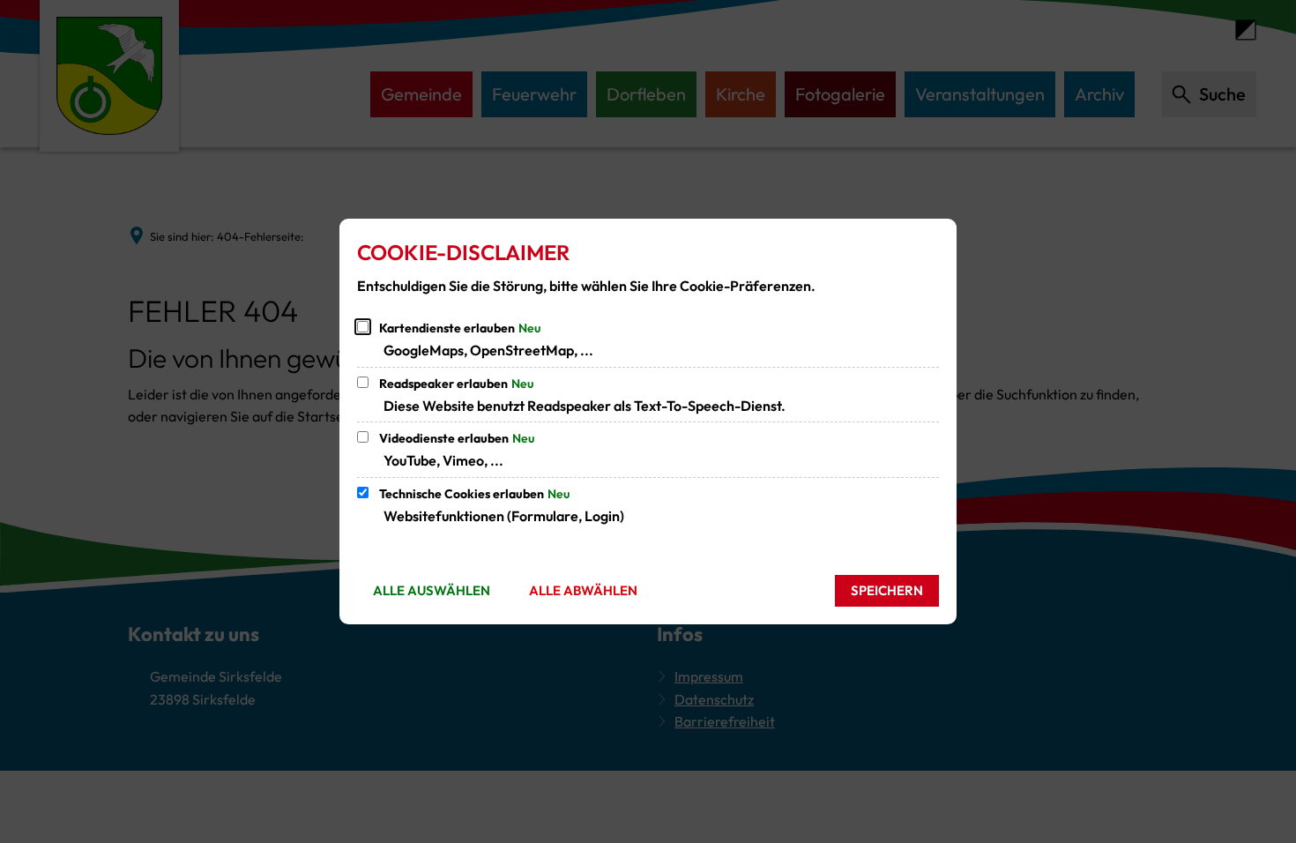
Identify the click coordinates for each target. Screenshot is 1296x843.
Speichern (887, 590)
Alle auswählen (431, 590)
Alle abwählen (583, 590)
